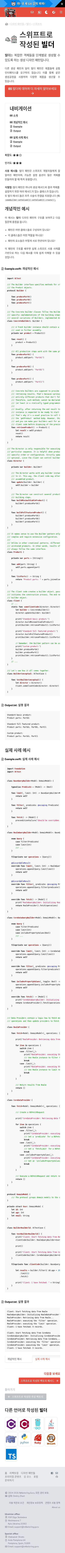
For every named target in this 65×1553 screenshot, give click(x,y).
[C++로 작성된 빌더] (24, 1424)
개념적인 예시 (20, 122)
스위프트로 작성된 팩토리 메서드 (38, 1380)
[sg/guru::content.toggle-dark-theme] (46, 12)
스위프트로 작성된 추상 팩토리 (27, 1396)
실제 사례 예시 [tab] (42, 1359)
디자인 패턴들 (17, 24)
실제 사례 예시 (20, 137)
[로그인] (39, 12)
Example (17, 126)
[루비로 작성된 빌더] (37, 1439)
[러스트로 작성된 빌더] (51, 1439)
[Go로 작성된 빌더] (37, 1424)
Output (17, 130)
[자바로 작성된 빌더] (51, 1424)
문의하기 (9, 1480)
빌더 (28, 24)
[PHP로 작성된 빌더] (11, 1439)
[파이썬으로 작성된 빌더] (24, 1439)
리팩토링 (14, 1473)
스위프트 (37, 24)
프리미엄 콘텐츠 (13, 1476)
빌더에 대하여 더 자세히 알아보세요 (34, 89)
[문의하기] (32, 12)
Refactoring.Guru (27, 1492)
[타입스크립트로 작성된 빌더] (11, 1454)
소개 (15, 115)
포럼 (36, 1476)
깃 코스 (27, 1476)
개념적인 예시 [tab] (14, 1359)
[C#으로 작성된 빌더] (11, 1424)
